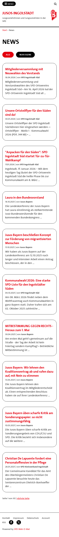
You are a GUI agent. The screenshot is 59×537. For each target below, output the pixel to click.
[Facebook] (11, 522)
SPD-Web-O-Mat (22, 529)
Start (4, 30)
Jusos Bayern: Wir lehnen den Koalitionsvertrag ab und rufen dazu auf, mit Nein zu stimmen (29, 371)
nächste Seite (23, 498)
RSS (4, 522)
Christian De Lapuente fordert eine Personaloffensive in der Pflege (28, 460)
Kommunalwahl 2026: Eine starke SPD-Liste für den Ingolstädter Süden (27, 284)
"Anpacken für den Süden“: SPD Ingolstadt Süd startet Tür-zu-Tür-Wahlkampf (27, 156)
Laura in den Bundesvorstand (24, 197)
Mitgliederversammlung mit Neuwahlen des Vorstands (24, 71)
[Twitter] (19, 522)
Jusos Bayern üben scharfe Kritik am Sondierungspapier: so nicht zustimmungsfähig (29, 417)
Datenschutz (33, 518)
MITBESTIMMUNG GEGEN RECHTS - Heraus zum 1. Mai (29, 328)
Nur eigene (25, 54)
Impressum (18, 518)
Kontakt (6, 518)
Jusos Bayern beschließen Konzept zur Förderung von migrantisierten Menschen (28, 239)
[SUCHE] (55, 4)
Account (46, 518)
